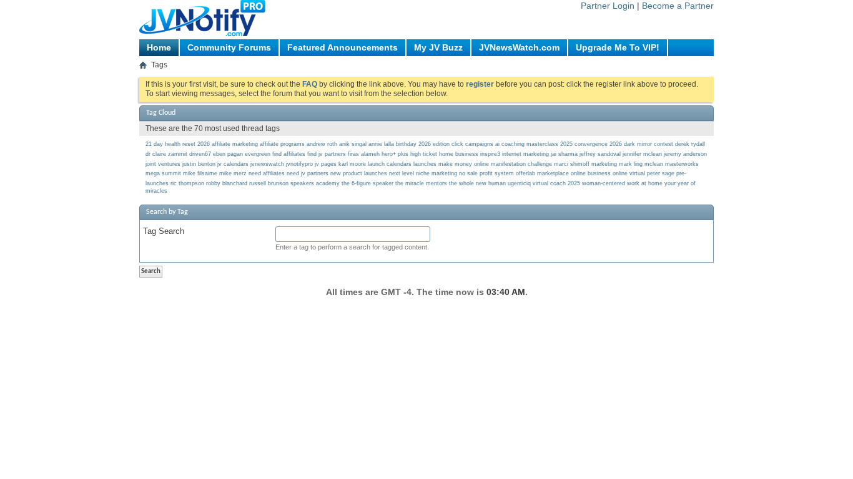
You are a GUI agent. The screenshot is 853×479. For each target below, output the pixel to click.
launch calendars (390, 164)
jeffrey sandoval (600, 154)
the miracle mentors (421, 183)
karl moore (352, 164)
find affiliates (288, 154)
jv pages (326, 164)
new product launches (358, 173)
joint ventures (162, 164)
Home (159, 47)
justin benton (198, 164)
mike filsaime (200, 173)
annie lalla (381, 144)
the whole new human (477, 183)
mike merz (233, 173)
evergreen (257, 154)
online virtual (629, 173)
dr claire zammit (166, 154)
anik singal (353, 144)
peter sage (660, 173)
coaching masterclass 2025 (537, 144)
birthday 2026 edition (423, 144)
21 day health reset (170, 144)
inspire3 (490, 154)
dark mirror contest (648, 144)
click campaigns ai (475, 144)
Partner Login (607, 6)
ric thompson (187, 183)
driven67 (200, 154)
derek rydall (690, 144)
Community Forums (229, 47)
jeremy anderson (685, 154)
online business (591, 173)
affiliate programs (282, 144)
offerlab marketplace (542, 173)
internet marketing (525, 154)
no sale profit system (486, 173)
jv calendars (233, 164)
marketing (604, 164)
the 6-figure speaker (367, 183)
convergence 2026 (598, 144)
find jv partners (326, 154)
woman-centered (603, 183)
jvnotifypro (299, 164)
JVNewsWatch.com (519, 47)
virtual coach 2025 (556, 183)
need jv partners (307, 173)
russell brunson (268, 183)
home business (458, 154)
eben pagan (228, 154)
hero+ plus (395, 154)
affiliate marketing (235, 144)
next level (401, 173)
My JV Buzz (438, 47)
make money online (463, 164)
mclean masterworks (671, 164)
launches (424, 164)
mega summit (163, 173)
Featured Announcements (342, 47)
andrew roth (322, 144)
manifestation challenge (521, 164)
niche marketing (436, 173)
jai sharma (564, 154)
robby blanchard (226, 183)
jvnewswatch (267, 164)
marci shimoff (571, 164)
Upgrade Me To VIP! (617, 47)
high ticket (423, 154)
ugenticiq (519, 183)
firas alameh (364, 154)
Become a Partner (678, 6)
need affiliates (267, 173)
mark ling (631, 164)
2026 (203, 144)
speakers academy (315, 183)
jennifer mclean (642, 154)
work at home (645, 183)
